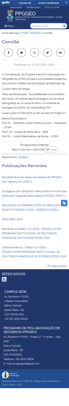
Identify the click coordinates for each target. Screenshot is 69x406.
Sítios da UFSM (51, 7)
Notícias (23, 157)
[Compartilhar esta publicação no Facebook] (8, 52)
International (33, 7)
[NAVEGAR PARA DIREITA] (66, 3)
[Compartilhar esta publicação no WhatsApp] (34, 52)
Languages (15, 7)
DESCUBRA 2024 (12, 219)
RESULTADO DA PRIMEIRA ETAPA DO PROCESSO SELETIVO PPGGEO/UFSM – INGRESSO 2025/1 (31, 207)
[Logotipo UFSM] (10, 14)
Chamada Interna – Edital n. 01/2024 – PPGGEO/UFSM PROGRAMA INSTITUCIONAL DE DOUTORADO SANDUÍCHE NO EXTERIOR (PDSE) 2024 (34, 251)
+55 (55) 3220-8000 (16, 318)
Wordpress (54, 380)
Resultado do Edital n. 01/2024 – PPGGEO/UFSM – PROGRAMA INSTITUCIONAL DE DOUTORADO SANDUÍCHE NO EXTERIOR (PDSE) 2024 (32, 233)
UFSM (11, 384)
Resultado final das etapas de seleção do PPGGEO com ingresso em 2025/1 (31, 179)
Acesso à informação (48, 3)
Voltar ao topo (58, 265)
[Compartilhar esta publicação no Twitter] (21, 52)
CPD (19, 384)
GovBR (6, 2)
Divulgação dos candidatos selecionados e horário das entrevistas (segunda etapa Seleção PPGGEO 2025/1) (34, 193)
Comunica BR (25, 3)
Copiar (53, 149)
